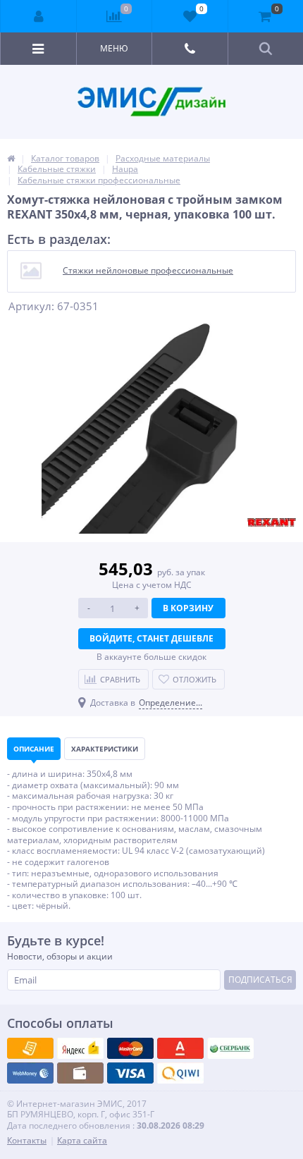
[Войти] (39, 16)
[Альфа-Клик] (30, 1073)
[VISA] (30, 1048)
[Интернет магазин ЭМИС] (11, 158)
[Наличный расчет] (130, 1073)
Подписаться (260, 980)
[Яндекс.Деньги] (180, 1048)
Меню (114, 48)
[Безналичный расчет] (180, 1073)
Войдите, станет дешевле (151, 638)
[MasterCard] (80, 1048)
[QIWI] (230, 1048)
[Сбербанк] (80, 1073)
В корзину (188, 608)
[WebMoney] (130, 1048)
